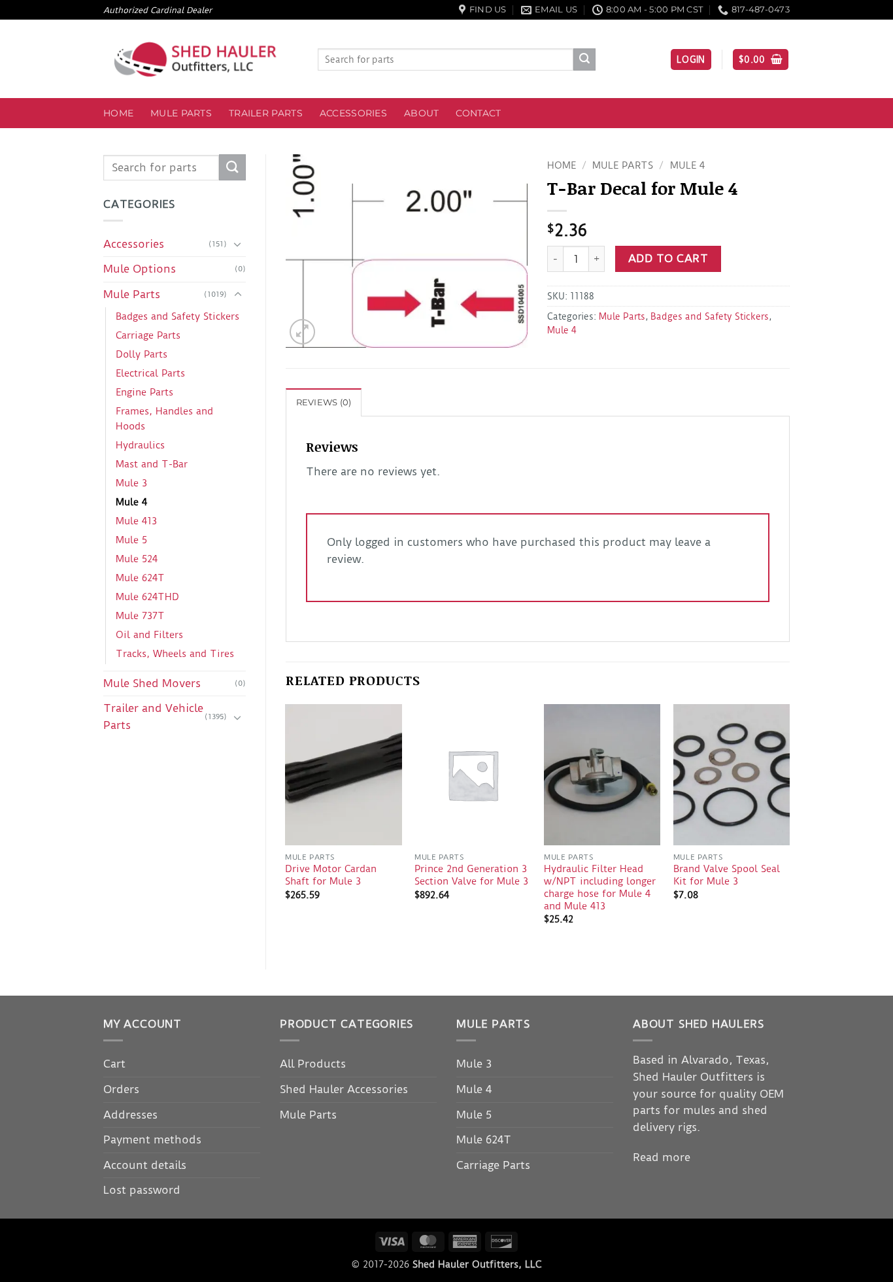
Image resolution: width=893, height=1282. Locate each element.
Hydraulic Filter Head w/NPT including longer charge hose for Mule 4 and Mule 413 (600, 887)
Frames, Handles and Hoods (164, 418)
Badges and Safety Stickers (177, 316)
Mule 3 (131, 483)
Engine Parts (144, 392)
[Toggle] (238, 244)
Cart (114, 1063)
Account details (144, 1165)
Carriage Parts (148, 335)
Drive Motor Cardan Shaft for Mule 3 (331, 875)
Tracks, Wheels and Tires (175, 654)
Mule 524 (137, 559)
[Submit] (584, 59)
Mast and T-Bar (152, 464)
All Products (313, 1063)
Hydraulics (140, 445)
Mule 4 (131, 502)
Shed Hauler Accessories (344, 1089)
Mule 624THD (147, 597)
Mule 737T (140, 616)
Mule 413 (136, 521)
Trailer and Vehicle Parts (153, 716)
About (421, 113)
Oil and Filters (149, 635)
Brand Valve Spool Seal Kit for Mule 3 (726, 875)
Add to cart (668, 258)
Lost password (141, 1189)
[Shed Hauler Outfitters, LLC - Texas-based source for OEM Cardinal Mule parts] (200, 59)
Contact (478, 113)
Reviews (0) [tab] (324, 402)
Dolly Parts (141, 354)
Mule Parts (181, 113)
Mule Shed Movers (152, 683)
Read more (661, 1157)
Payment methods (152, 1139)
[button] (691, 60)
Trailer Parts (266, 113)
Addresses (130, 1114)
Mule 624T (140, 578)
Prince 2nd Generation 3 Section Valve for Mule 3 (471, 875)
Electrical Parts (150, 373)
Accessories (353, 113)
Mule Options (139, 268)
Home (118, 113)
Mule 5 (131, 540)
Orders (121, 1089)
